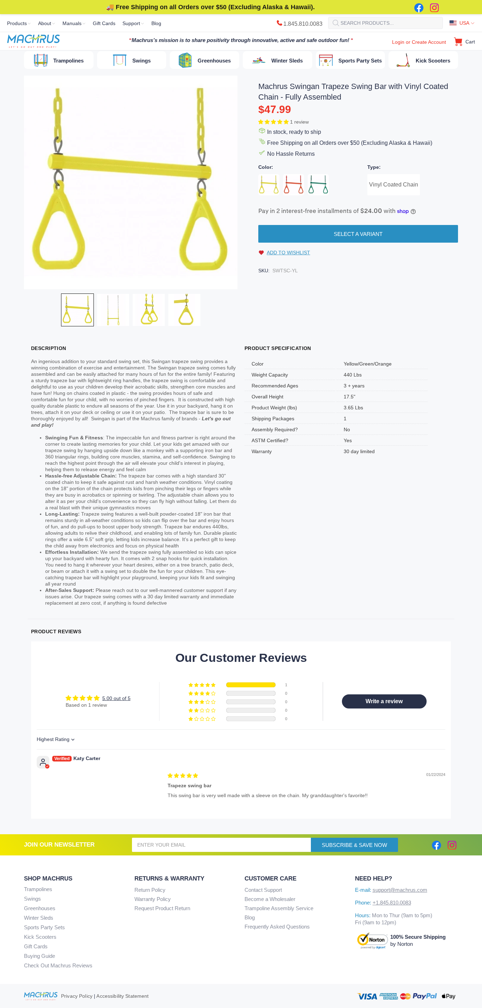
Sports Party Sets (44, 927)
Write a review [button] (384, 701)
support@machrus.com (400, 890)
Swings (32, 899)
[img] (183, 775)
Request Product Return (162, 908)
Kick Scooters (40, 937)
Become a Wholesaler (270, 899)
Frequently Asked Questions (277, 927)
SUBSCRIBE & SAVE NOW (354, 845)
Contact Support (263, 890)
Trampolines (38, 889)
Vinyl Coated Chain (393, 185)
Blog (250, 917)
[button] (274, 122)
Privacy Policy (76, 996)
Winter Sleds (38, 918)
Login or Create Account (419, 42)
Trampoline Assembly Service (279, 908)
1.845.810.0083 (303, 24)
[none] (77, 309)
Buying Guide (39, 956)
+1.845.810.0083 (392, 903)
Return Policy (149, 890)
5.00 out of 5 (116, 698)
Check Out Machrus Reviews (58, 965)
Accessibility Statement (122, 996)
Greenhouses (39, 908)
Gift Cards (36, 946)
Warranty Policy (152, 899)
